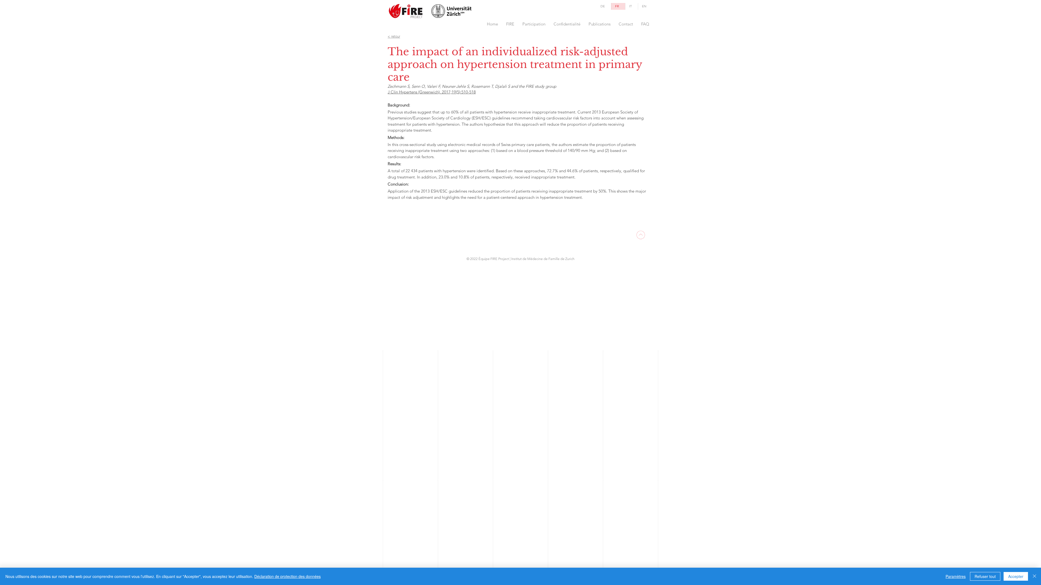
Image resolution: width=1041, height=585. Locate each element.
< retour (394, 36)
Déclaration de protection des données (287, 576)
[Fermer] (1034, 576)
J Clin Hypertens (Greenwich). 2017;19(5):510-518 (432, 92)
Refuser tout (985, 576)
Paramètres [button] (956, 576)
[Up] (640, 234)
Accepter (1015, 576)
